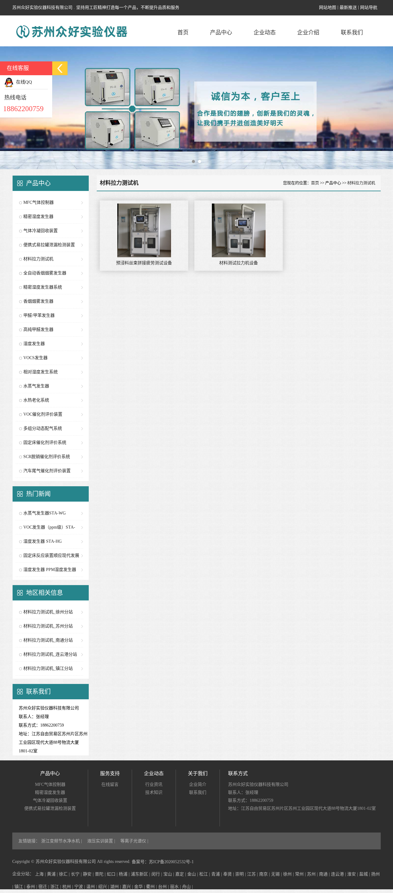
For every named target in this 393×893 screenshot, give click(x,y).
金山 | (193, 874)
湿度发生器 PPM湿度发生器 (49, 569)
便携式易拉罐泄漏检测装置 (49, 245)
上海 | (41, 874)
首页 (183, 32)
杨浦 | (125, 874)
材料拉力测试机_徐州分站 (48, 612)
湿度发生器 (34, 343)
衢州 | (152, 886)
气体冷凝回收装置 (40, 230)
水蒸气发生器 (36, 386)
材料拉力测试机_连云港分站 (50, 654)
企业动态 (265, 32)
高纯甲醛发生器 (38, 329)
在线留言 (110, 784)
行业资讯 (153, 784)
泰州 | (32, 886)
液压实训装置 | (101, 841)
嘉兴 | (128, 886)
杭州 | (68, 886)
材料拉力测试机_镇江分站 (48, 668)
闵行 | (157, 874)
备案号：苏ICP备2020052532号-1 (163, 862)
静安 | (89, 874)
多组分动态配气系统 (42, 428)
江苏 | (253, 874)
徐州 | (289, 874)
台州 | (164, 886)
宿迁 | (44, 886)
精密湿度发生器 (38, 216)
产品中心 (221, 32)
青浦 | (217, 874)
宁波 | (80, 886)
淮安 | (353, 874)
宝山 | (169, 874)
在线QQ (23, 82)
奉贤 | (229, 874)
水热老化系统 (36, 400)
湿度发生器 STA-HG (42, 541)
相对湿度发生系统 (40, 372)
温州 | (92, 886)
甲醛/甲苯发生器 (39, 315)
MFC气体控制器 (38, 202)
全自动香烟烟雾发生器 (44, 273)
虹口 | (113, 874)
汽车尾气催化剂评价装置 (47, 470)
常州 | (301, 874)
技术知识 (153, 792)
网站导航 (368, 7)
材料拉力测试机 (38, 259)
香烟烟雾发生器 (38, 301)
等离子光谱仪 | (134, 841)
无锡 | (277, 874)
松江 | (205, 874)
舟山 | (187, 886)
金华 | (140, 886)
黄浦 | (53, 874)
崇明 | (241, 874)
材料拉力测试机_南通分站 (48, 640)
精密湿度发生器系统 (42, 287)
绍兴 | (104, 886)
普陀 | (101, 874)
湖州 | (116, 886)
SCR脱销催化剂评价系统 (46, 456)
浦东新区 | (141, 874)
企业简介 (197, 784)
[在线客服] (60, 68)
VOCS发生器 (35, 357)
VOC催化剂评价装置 (42, 414)
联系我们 (352, 32)
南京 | (265, 874)
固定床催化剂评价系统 (44, 442)
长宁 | (77, 874)
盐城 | (365, 874)
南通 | (325, 874)
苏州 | (313, 874)
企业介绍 (308, 32)
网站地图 (327, 7)
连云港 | (339, 874)
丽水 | (176, 886)
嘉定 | (181, 874)
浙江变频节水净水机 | (62, 841)
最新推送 (348, 7)
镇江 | (20, 886)
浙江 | (56, 886)
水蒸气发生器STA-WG (44, 513)
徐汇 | (65, 874)
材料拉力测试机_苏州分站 (48, 626)
